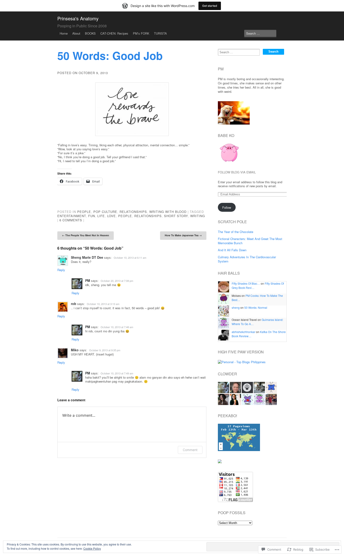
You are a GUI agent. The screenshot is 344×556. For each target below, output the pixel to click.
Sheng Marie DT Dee (87, 257)
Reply (61, 270)
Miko (75, 350)
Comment (190, 450)
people (125, 216)
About (76, 33)
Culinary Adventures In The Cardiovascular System (247, 259)
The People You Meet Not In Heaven (85, 235)
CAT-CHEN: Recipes (114, 33)
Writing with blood (168, 211)
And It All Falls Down (232, 250)
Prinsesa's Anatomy (78, 18)
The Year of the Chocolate (235, 232)
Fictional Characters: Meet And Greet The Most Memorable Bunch (250, 241)
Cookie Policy (92, 548)
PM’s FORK (141, 33)
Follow (226, 207)
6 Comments (70, 220)
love (111, 216)
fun (91, 216)
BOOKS (90, 33)
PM (87, 280)
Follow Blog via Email (237, 172)
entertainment (71, 216)
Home (64, 33)
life (101, 216)
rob (73, 303)
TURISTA (160, 33)
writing (197, 216)
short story (176, 216)
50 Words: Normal (255, 307)
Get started (209, 5)
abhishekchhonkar (243, 332)
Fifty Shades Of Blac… (246, 283)
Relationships (133, 211)
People (84, 211)
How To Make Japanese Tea (183, 235)
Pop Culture (105, 211)
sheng (236, 307)
